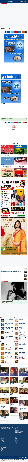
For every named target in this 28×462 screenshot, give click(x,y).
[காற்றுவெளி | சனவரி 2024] (7, 172)
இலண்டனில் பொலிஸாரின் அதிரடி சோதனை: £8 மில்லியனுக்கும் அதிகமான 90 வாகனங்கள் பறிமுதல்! (11, 271)
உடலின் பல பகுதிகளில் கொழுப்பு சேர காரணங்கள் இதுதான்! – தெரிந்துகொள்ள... (23, 344)
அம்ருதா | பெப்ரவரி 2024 (7, 154)
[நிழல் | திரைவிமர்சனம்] (14, 410)
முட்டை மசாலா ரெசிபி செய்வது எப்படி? (9, 348)
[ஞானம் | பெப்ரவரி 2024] (20, 161)
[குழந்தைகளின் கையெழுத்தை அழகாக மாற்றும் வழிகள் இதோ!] (16, 338)
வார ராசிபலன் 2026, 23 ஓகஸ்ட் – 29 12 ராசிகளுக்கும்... (9, 319)
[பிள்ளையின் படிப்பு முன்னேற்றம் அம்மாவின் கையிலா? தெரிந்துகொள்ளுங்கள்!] (16, 328)
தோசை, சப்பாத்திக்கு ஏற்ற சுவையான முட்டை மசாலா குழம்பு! (8, 361)
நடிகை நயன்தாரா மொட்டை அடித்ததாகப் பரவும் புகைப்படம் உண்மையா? (4, 417)
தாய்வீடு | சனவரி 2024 (21, 178)
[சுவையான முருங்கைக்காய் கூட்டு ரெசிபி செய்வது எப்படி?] (2, 357)
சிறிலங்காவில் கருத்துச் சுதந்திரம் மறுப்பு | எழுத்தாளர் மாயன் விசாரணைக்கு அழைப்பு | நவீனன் (23, 396)
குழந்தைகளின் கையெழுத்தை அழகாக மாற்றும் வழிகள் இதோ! (23, 338)
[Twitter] (21, 1)
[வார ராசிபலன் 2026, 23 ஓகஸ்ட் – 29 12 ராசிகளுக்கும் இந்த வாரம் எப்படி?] (2, 320)
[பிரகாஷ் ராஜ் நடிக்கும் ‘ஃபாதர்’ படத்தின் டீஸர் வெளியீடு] (4, 380)
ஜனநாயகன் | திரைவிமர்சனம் (12, 384)
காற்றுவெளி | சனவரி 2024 (7, 178)
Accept (2, 460)
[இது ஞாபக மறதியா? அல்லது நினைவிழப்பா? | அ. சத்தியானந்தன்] (25, 279)
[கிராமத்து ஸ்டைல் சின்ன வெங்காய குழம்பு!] (2, 353)
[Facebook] (20, 1)
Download (4, 103)
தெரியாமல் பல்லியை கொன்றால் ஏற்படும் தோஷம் (7, 268)
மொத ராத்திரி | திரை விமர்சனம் (13, 374)
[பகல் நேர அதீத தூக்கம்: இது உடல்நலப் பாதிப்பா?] (16, 361)
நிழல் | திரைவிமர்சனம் (13, 413)
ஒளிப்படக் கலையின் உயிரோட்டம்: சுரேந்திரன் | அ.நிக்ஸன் (23, 420)
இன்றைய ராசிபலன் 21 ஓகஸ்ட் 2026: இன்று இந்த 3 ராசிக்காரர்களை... (9, 324)
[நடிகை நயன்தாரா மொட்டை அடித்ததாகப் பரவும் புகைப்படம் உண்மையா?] (4, 413)
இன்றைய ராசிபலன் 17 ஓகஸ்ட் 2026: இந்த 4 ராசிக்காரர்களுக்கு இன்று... (9, 336)
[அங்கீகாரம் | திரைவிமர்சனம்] (14, 400)
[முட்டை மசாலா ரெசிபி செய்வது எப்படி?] (2, 348)
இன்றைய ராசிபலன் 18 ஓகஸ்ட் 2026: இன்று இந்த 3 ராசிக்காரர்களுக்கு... (9, 332)
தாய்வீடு (2, 103)
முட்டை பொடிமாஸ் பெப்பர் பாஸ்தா (8, 344)
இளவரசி (6, 338)
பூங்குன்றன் (5, 30)
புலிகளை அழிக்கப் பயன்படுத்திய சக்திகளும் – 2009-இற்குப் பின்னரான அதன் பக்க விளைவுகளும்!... (23, 408)
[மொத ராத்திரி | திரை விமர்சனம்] (14, 371)
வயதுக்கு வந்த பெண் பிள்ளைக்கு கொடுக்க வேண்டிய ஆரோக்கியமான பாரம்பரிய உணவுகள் (22, 333)
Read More (5, 460)
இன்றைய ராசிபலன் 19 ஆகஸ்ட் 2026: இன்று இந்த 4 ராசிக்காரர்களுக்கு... (9, 328)
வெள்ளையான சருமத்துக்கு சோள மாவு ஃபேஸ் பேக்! (22, 319)
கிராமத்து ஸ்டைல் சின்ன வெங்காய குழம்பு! (8, 352)
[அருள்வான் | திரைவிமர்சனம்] (14, 390)
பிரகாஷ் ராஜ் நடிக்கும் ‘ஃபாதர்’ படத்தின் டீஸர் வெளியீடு (4, 384)
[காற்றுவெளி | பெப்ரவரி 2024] (7, 161)
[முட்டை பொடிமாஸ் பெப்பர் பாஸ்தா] (2, 344)
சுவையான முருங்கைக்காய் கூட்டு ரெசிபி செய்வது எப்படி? (9, 356)
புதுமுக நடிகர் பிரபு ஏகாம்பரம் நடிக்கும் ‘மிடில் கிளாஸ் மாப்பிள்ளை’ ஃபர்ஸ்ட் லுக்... (4, 406)
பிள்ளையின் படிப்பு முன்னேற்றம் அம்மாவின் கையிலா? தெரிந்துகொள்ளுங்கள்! (22, 328)
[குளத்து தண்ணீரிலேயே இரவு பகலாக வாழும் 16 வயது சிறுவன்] (25, 275)
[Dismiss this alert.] (26, 118)
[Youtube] (24, 1)
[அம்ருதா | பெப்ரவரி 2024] (7, 149)
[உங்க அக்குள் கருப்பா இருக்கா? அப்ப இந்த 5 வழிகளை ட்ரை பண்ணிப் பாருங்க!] (16, 324)
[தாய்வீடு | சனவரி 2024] (20, 172)
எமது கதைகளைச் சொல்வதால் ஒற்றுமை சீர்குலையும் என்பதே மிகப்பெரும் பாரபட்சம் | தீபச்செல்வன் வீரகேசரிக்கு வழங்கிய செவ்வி (12, 301)
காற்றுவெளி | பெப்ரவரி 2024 (7, 166)
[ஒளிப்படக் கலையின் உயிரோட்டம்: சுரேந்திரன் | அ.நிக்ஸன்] (23, 415)
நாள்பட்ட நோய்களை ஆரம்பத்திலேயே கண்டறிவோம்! (22, 357)
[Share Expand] (26, 32)
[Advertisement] (14, 11)
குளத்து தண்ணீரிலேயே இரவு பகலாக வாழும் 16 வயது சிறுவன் (9, 274)
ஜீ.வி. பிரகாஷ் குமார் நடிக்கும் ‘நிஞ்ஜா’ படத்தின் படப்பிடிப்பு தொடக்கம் (4, 395)
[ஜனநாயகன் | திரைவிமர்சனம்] (14, 380)
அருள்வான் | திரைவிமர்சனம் (12, 394)
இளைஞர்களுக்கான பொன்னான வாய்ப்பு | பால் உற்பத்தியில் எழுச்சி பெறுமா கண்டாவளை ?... (23, 384)
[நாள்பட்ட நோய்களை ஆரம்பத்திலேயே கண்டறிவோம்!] (16, 357)
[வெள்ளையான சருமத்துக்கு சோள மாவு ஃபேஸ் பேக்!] (16, 320)
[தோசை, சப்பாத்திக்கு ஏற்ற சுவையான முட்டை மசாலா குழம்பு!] (2, 361)
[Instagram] (22, 1)
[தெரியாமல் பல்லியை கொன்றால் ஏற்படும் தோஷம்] (25, 269)
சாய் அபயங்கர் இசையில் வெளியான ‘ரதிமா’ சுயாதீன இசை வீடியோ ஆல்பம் (4, 372)
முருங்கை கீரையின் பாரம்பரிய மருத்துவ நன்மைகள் (23, 352)
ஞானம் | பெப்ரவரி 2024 (21, 166)
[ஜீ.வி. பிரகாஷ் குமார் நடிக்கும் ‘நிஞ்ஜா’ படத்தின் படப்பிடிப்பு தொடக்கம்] (4, 390)
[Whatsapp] (25, 1)
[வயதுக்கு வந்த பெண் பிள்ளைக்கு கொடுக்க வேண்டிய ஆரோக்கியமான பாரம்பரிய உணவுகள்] (16, 333)
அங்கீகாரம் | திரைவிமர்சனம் (12, 404)
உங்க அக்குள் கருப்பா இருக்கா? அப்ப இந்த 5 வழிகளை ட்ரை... (22, 324)
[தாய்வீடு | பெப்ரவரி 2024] (20, 149)
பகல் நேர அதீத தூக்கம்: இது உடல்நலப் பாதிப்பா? (23, 360)
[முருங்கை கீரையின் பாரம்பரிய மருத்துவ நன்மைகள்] (16, 353)
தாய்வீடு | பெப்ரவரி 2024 (21, 154)
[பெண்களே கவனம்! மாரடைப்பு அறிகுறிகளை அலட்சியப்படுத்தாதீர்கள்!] (16, 348)
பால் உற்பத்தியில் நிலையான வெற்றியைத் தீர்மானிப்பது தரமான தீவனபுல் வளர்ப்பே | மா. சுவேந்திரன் (23, 372)
